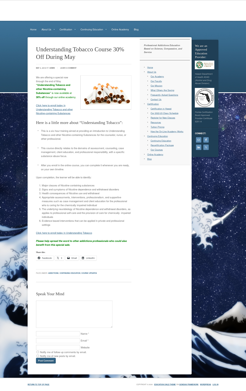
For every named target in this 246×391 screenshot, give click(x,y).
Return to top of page (38, 384)
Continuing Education (70, 273)
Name (84, 333)
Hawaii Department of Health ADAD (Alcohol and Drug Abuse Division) (204, 78)
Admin (52, 68)
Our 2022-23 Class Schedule (164, 113)
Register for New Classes (163, 117)
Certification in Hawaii (161, 108)
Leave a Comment (68, 68)
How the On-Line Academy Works (167, 131)
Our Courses (157, 149)
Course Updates (89, 273)
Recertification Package (162, 145)
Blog (136, 29)
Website (85, 347)
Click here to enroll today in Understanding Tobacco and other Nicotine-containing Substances (54, 109)
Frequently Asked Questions (164, 94)
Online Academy (120, 29)
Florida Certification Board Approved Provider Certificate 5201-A (204, 117)
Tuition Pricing (157, 126)
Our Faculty (156, 81)
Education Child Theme (165, 384)
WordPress (205, 384)
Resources (156, 122)
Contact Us (156, 99)
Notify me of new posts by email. (58, 356)
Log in (215, 384)
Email (84, 340)
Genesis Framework (188, 384)
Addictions (53, 273)
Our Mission (156, 85)
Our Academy (157, 76)
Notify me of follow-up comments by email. (63, 352)
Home (33, 29)
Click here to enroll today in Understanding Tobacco (64, 232)
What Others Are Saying (162, 90)
